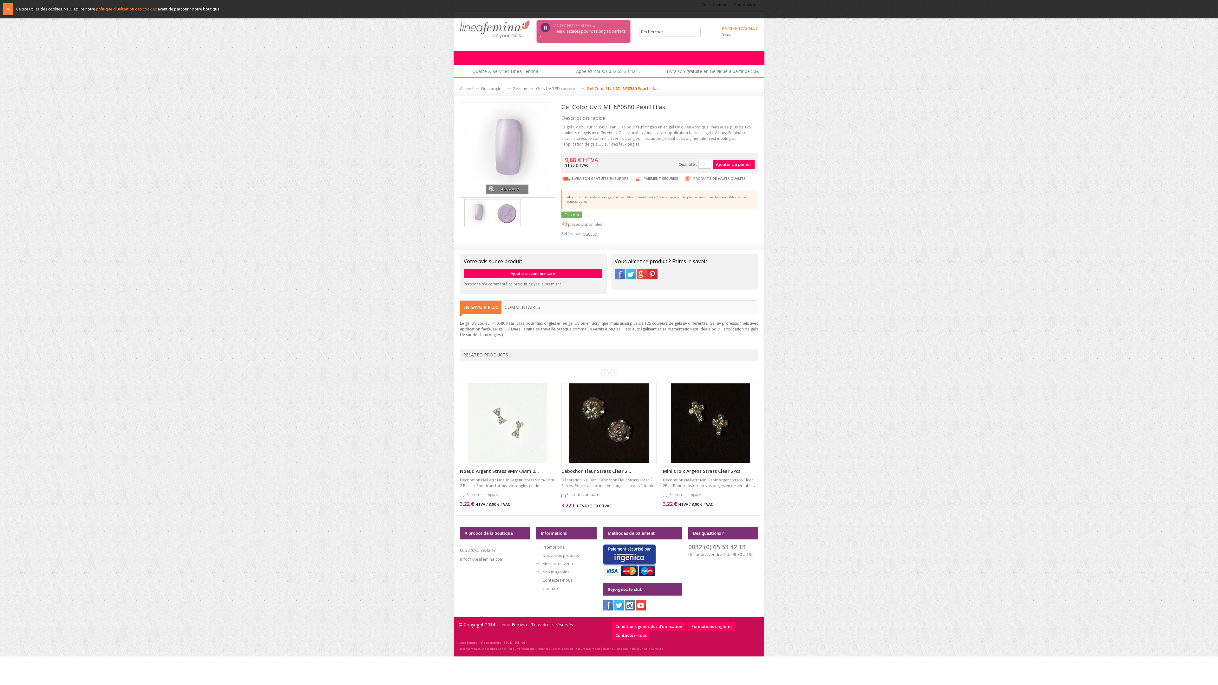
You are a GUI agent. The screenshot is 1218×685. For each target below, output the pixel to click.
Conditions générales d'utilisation (648, 626)
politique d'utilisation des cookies (126, 9)
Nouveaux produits (560, 555)
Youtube (641, 605)
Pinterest (652, 274)
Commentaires (522, 307)
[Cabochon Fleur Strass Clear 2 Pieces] (609, 423)
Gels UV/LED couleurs (557, 88)
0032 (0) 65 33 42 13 (717, 547)
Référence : (571, 233)
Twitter (631, 274)
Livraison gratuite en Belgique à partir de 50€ (713, 71)
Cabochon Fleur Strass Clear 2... (596, 471)
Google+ (642, 274)
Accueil (466, 88)
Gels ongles (492, 88)
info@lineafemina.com (481, 559)
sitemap (550, 588)
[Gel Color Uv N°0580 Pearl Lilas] (507, 149)
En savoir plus (480, 307)
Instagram (630, 605)
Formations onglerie (711, 626)
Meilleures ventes (559, 563)
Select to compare (482, 494)
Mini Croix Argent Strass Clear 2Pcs (701, 471)
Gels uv (520, 88)
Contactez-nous (557, 580)
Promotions (553, 547)
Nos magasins (556, 572)
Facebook (620, 274)
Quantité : (688, 164)
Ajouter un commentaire (533, 273)
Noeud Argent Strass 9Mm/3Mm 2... (499, 471)
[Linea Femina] (495, 28)
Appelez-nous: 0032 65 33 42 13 (609, 71)
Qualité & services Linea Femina (505, 71)
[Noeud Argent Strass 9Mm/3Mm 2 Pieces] (507, 423)
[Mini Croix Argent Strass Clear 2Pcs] (710, 423)
